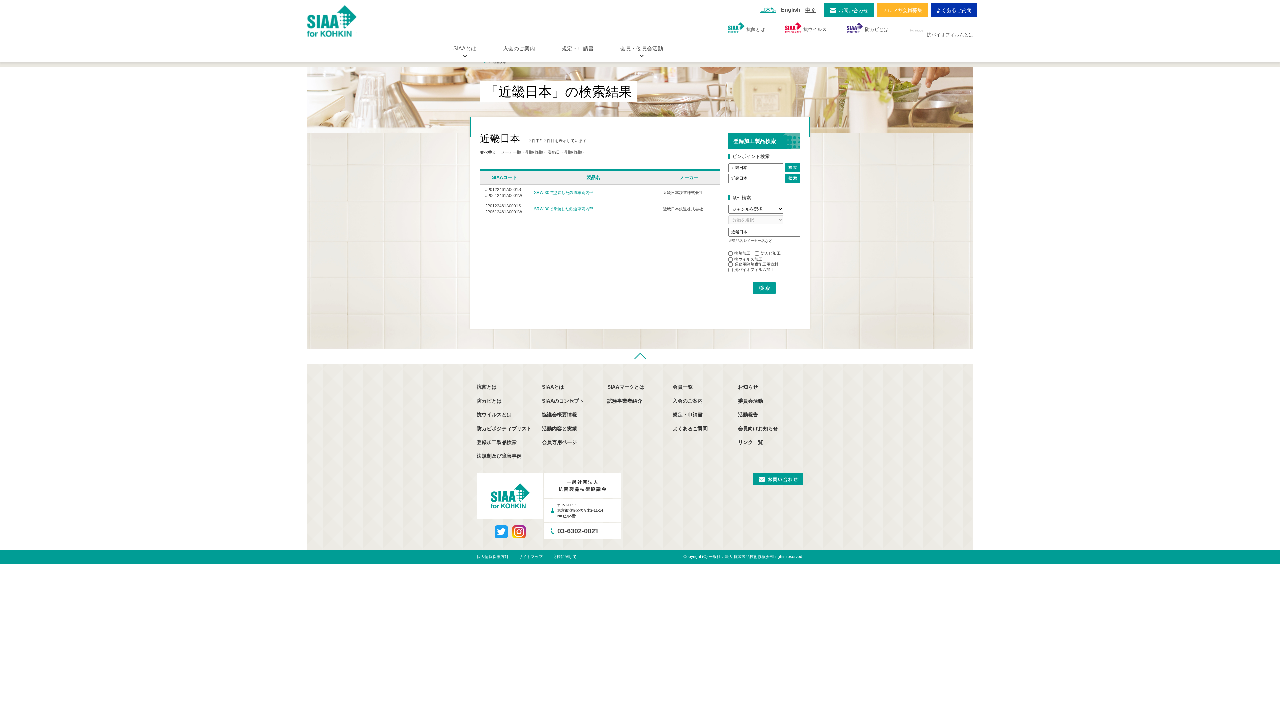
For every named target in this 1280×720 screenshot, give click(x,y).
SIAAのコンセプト (563, 401)
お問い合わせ (853, 10)
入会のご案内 (519, 48)
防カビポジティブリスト (504, 428)
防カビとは (876, 29)
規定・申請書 (578, 48)
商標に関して (565, 556)
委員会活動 (750, 401)
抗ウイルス (815, 29)
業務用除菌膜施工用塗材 (756, 264)
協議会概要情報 (559, 414)
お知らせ (748, 387)
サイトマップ (531, 556)
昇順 (529, 152)
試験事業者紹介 (624, 401)
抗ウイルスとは (494, 414)
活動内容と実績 (559, 428)
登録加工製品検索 (497, 442)
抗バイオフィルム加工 (754, 269)
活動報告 (748, 414)
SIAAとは (553, 387)
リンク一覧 (750, 442)
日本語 (768, 10)
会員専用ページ (559, 442)
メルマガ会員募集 (902, 10)
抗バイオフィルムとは (950, 34)
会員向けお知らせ (758, 428)
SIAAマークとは (625, 387)
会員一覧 (683, 387)
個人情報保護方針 (493, 556)
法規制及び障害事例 (499, 456)
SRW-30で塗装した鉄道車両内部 (563, 192)
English (790, 10)
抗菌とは (755, 29)
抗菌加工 (742, 253)
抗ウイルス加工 (748, 259)
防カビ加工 (771, 253)
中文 (810, 10)
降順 (539, 152)
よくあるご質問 (953, 10)
